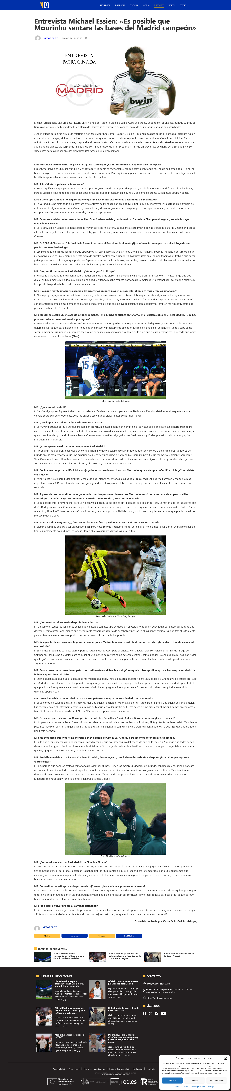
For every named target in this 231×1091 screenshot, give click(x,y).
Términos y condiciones (94, 1068)
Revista (183, 5)
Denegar (194, 1080)
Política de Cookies (181, 1086)
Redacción (138, 1068)
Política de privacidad (197, 1086)
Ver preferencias (216, 1080)
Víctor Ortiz (51, 38)
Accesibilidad (59, 1068)
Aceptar (172, 1080)
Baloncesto (120, 5)
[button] (225, 1058)
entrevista (74, 936)
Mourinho (102, 936)
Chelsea (47, 936)
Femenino (134, 5)
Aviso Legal (210, 1086)
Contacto (151, 1068)
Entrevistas (159, 5)
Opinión (172, 5)
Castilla (146, 5)
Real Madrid (105, 5)
